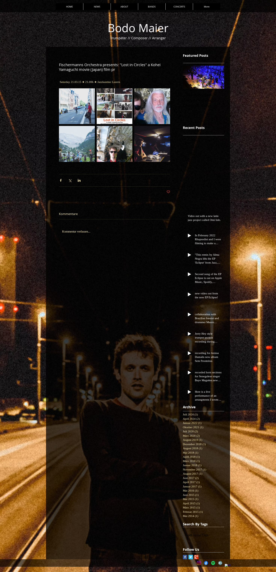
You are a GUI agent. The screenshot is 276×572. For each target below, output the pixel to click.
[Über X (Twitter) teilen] (70, 180)
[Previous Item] (189, 77)
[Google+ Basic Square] (196, 557)
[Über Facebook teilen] (61, 180)
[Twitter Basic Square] (191, 557)
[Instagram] (198, 563)
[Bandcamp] (220, 563)
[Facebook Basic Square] (185, 557)
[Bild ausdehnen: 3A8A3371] (77, 106)
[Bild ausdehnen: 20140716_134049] (152, 106)
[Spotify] (213, 563)
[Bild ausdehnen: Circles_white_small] (115, 106)
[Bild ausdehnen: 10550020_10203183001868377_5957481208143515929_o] (152, 144)
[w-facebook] (227, 566)
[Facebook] (206, 563)
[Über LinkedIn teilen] (79, 180)
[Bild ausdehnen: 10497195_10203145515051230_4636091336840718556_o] (77, 144)
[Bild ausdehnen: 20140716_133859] (115, 144)
